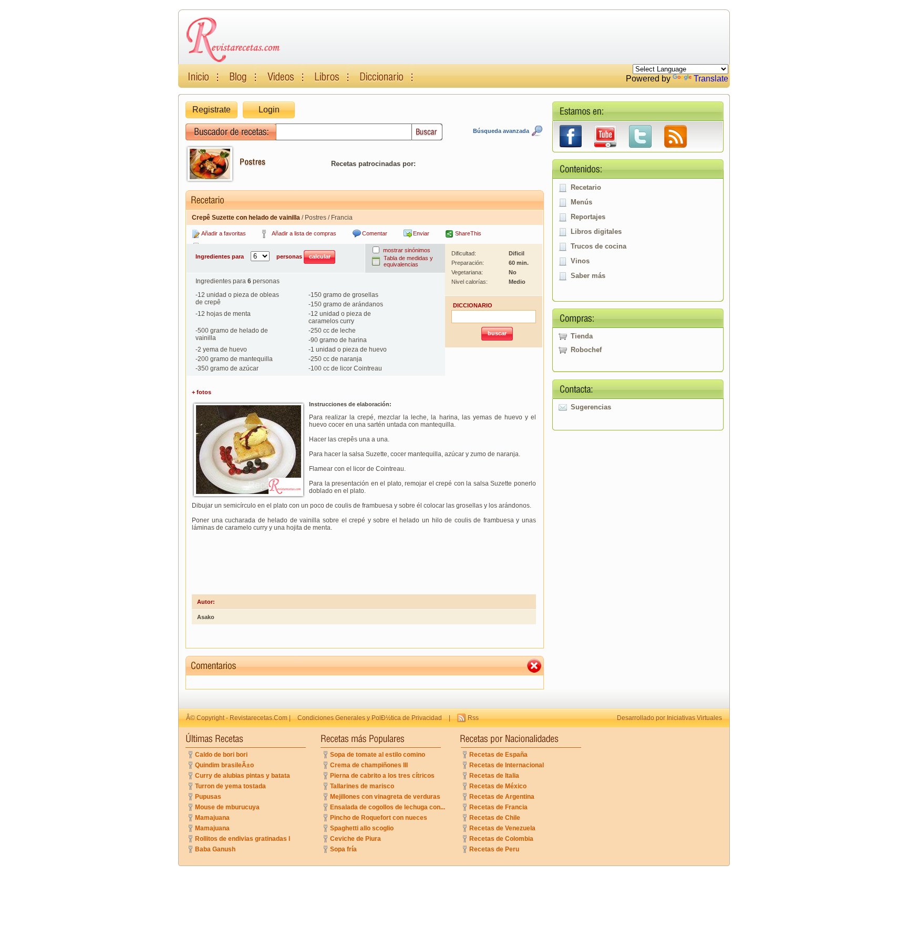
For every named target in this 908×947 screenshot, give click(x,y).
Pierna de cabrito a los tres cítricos (382, 775)
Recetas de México (498, 786)
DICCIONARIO (472, 305)
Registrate (211, 109)
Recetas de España (498, 754)
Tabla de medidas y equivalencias (408, 261)
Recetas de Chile (494, 817)
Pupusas (208, 796)
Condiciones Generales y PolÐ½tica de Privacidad (369, 718)
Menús (581, 202)
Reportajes (588, 217)
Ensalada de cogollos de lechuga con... (387, 807)
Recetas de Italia (494, 775)
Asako (205, 617)
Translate (711, 78)
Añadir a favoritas (223, 233)
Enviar (421, 233)
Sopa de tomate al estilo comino (377, 754)
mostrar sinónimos (406, 250)
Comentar (374, 233)
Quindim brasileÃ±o (224, 765)
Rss (473, 718)
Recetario (586, 187)
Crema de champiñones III (369, 765)
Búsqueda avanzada (501, 131)
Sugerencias (591, 407)
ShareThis (468, 233)
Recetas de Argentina (501, 796)
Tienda (582, 336)
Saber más (588, 276)
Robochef (586, 350)
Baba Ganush (215, 849)
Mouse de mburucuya (227, 807)
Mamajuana (212, 817)
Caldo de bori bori (221, 754)
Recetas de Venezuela (502, 828)
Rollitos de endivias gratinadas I (242, 838)
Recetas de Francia (498, 807)
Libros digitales (596, 231)
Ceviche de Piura (355, 838)
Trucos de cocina (598, 246)
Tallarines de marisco (362, 786)
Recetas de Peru (494, 849)
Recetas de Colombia (501, 838)
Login (269, 109)
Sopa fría (343, 849)
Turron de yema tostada (230, 786)
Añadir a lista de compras (304, 233)
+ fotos (201, 392)
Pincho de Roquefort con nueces (378, 817)
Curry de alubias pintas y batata (242, 775)
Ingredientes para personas (249, 256)
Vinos (580, 261)
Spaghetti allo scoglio (362, 828)
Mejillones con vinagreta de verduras (385, 796)
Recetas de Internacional (506, 765)
